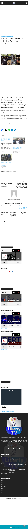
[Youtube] (19, 448)
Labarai (2, 488)
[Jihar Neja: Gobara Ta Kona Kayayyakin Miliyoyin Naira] (23, 208)
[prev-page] (13, 218)
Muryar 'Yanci (7, 36)
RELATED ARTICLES (9, 203)
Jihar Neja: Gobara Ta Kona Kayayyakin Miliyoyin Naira (22, 213)
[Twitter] (6, 177)
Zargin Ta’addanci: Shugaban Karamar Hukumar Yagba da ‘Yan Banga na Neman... (17, 463)
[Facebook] (3, 177)
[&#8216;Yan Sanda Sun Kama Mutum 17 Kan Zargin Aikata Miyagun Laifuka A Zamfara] (7, 145)
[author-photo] (14, 193)
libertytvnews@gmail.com (16, 445)
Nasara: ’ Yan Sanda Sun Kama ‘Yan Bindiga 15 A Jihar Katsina (6, 164)
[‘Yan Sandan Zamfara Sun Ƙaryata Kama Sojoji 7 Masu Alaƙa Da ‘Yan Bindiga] (19, 141)
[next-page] (14, 218)
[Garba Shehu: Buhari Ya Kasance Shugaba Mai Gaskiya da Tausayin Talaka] (5, 208)
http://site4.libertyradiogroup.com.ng (14, 199)
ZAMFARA (14, 171)
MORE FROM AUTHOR (18, 203)
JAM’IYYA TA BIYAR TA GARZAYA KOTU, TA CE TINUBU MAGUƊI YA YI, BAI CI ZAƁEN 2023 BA (21, 185)
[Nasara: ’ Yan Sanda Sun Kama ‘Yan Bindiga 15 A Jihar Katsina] (6, 157)
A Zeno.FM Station (4, 328)
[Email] (18, 177)
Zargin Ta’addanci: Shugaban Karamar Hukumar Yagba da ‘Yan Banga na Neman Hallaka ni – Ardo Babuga (14, 214)
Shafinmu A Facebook (6, 381)
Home (1, 34)
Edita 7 (3, 43)
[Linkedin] (14, 177)
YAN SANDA (10, 171)
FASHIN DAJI (5, 171)
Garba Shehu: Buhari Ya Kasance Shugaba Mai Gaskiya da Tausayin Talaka (5, 213)
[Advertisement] (14, 19)
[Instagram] (11, 448)
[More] (20, 50)
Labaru (5, 34)
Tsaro (11, 36)
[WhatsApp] (10, 177)
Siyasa (2, 482)
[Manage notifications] (24, 526)
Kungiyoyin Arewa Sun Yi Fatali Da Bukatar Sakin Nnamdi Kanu (7, 185)
